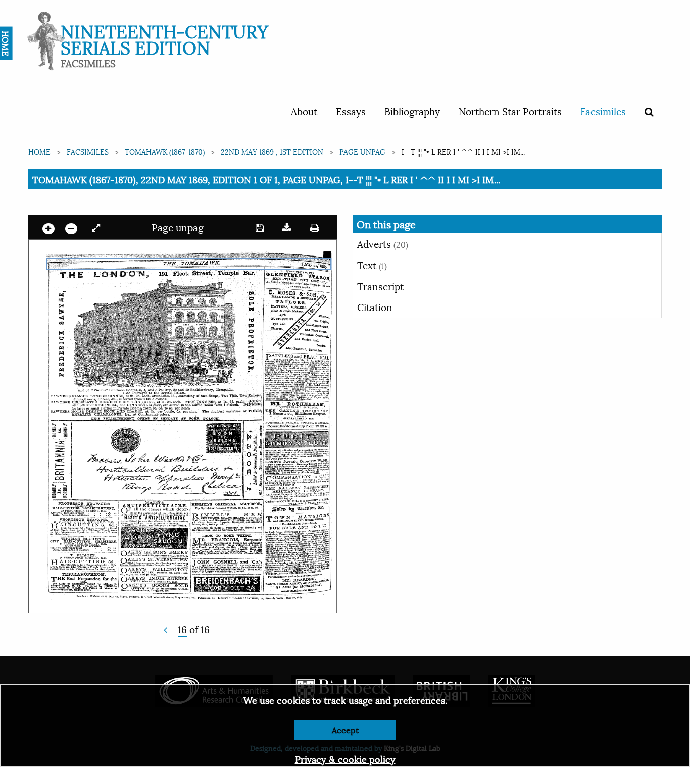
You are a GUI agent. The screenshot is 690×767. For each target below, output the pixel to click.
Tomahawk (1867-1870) (165, 151)
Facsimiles (603, 110)
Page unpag (362, 151)
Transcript (380, 285)
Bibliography (412, 110)
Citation (374, 306)
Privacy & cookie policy (345, 758)
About (304, 110)
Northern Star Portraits (510, 110)
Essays (351, 110)
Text (372, 264)
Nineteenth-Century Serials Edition (164, 38)
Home (39, 151)
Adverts (382, 243)
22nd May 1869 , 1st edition (272, 151)
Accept (345, 729)
